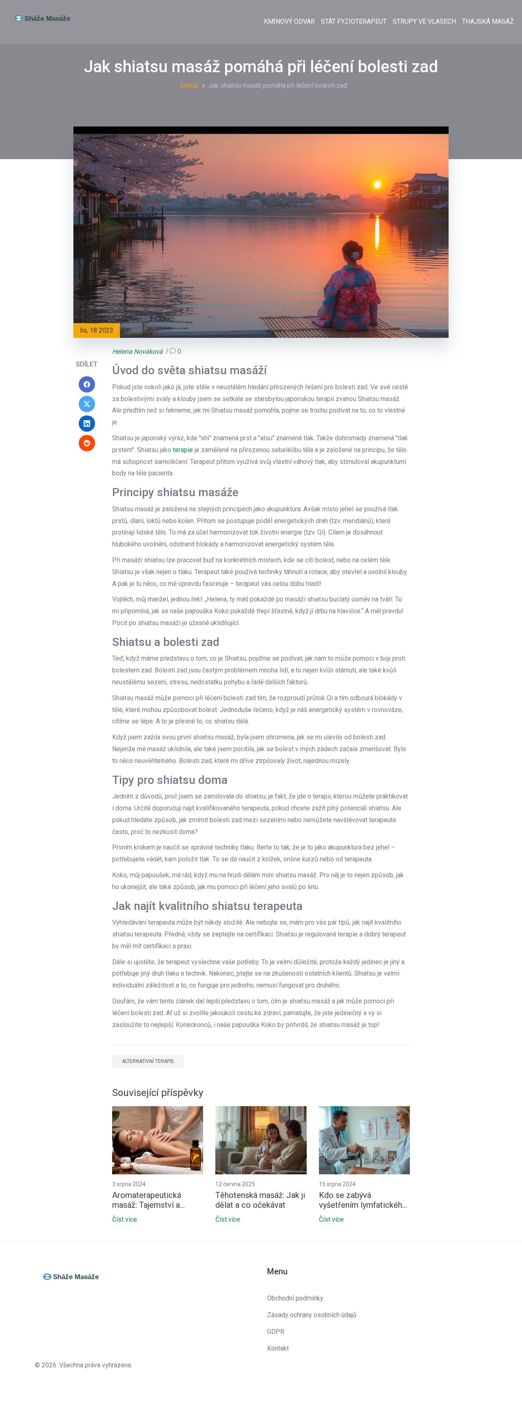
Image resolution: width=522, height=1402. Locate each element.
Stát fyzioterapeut (354, 21)
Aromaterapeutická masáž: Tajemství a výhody (146, 1200)
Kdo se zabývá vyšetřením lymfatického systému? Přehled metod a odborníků (364, 1200)
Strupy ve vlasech (424, 21)
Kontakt (278, 1348)
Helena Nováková (137, 351)
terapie (183, 450)
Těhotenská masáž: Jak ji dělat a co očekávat (260, 1200)
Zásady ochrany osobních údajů (311, 1315)
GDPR (275, 1331)
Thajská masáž (488, 21)
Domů (189, 85)
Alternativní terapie (148, 1061)
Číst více (124, 1219)
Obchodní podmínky (295, 1298)
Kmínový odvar (289, 21)
